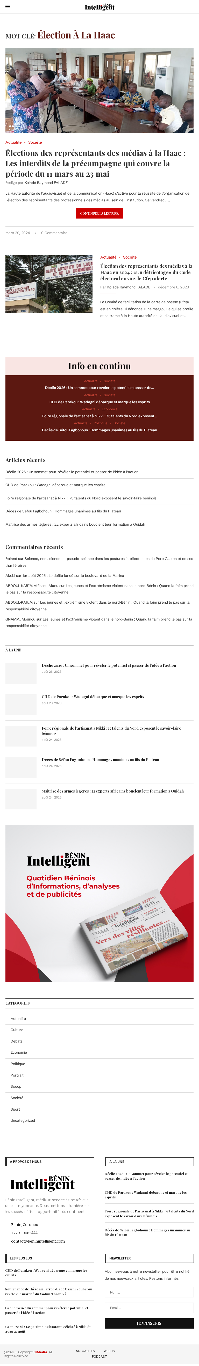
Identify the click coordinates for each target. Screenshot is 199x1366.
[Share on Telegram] (186, 232)
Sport (15, 1109)
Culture (17, 1029)
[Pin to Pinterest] (175, 232)
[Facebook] (162, 1353)
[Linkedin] (185, 1353)
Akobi (10, 575)
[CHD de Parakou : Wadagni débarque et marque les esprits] (21, 704)
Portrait (17, 1075)
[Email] (192, 1353)
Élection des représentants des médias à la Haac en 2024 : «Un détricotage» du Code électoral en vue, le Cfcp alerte (146, 272)
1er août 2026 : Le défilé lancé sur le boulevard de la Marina (73, 575)
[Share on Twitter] (170, 232)
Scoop (16, 1086)
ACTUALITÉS (85, 1351)
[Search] (191, 6)
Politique (18, 1063)
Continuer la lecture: (99, 213)
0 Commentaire (54, 232)
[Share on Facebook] (165, 232)
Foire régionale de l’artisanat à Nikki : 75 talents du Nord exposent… (99, 416)
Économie (19, 1052)
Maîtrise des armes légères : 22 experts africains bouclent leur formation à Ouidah (75, 524)
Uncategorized (23, 1120)
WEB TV (109, 1351)
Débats (17, 1041)
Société (17, 1098)
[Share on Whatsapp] (181, 232)
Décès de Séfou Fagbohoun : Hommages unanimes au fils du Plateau (99, 430)
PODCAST (99, 1356)
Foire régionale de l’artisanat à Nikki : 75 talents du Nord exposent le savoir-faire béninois (81, 498)
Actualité (18, 1018)
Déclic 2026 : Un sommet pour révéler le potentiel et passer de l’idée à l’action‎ (71, 472)
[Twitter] (170, 1353)
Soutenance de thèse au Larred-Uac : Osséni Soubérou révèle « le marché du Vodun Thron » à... (48, 1291)
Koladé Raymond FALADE (46, 182)
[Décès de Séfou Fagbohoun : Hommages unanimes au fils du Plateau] (21, 767)
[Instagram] (177, 1353)
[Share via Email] (192, 232)
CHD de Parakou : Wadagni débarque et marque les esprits (99, 402)
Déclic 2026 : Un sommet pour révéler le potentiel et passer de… (99, 387)
